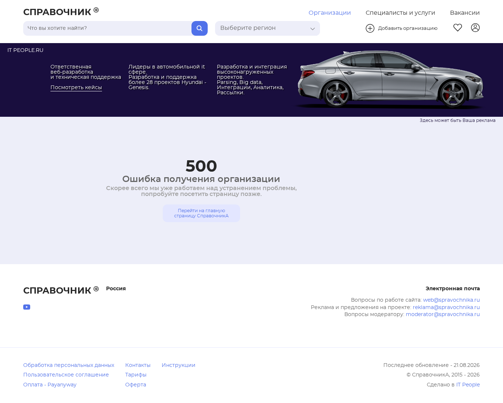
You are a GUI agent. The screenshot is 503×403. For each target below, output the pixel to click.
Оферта (135, 385)
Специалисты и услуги (400, 13)
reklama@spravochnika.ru (446, 307)
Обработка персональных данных (68, 365)
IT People (468, 385)
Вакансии (465, 13)
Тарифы (136, 375)
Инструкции (179, 365)
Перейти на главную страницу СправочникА (201, 213)
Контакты (138, 365)
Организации (330, 13)
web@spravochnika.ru (451, 300)
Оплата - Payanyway (50, 385)
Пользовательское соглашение (66, 375)
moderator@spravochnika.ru (443, 314)
